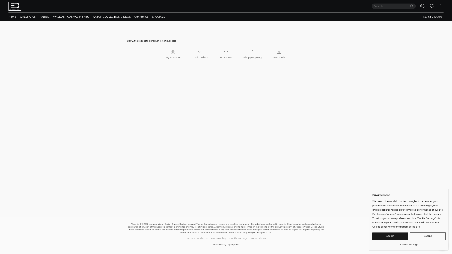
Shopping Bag (252, 57)
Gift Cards (279, 57)
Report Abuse (258, 238)
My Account (173, 57)
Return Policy (218, 238)
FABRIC (45, 16)
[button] (14, 6)
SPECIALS (158, 16)
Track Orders (199, 57)
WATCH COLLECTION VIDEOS (112, 16)
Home (12, 16)
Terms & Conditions (197, 238)
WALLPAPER (28, 16)
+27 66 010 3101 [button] (433, 16)
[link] (409, 243)
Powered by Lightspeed (226, 244)
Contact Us (141, 16)
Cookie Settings (238, 238)
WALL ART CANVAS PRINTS (71, 16)
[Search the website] (411, 6)
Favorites (226, 57)
